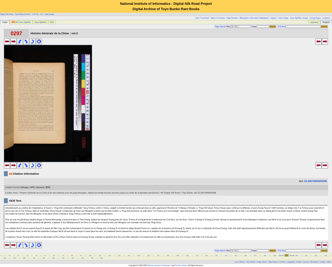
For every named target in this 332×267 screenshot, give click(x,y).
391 (53, 258)
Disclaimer (314, 262)
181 (168, 255)
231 (216, 255)
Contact (323, 262)
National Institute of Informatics (159, 265)
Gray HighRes (40, 22)
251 (236, 255)
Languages (291, 262)
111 (100, 255)
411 (73, 258)
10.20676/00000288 (315, 181)
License (306, 262)
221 (207, 255)
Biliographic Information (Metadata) (254, 18)
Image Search (262, 262)
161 (148, 255)
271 (255, 255)
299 (293, 255)
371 (34, 258)
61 (54, 255)
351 (14, 258)
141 (129, 255)
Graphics (326, 18)
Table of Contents (217, 18)
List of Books (240, 262)
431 (92, 258)
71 (63, 255)
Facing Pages (315, 18)
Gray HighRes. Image (299, 18)
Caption (273, 18)
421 (82, 258)
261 (245, 255)
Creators (282, 262)
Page (254, 26)
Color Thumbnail (202, 18)
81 (72, 255)
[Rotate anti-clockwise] (20, 44)
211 (197, 255)
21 (18, 255)
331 (326, 255)
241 (226, 255)
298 (290, 255)
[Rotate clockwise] (26, 44)
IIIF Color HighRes (23, 22)
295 (280, 255)
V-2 (41, 14)
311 (306, 255)
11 (9, 255)
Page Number (232, 18)
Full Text (281, 26)
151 (139, 255)
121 (109, 255)
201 (187, 255)
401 (63, 258)
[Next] (13, 44)
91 (81, 255)
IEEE (48, 187)
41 (36, 255)
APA (32, 187)
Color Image (49, 14)
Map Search (273, 262)
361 (24, 258)
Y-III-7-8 (35, 14)
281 (265, 255)
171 (158, 255)
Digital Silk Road (6, 14)
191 (178, 255)
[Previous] (7, 44)
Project (299, 262)
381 (44, 258)
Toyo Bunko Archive (22, 14)
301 (297, 255)
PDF (52, 22)
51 (45, 255)
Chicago (24, 187)
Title (228, 26)
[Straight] (39, 44)
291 (275, 255)
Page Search (220, 26)
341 (5, 258)
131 (119, 255)
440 (101, 258)
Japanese (314, 22)
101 (90, 255)
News (329, 262)
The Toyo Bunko (181, 265)
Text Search (250, 262)
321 (316, 255)
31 (27, 255)
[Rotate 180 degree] (32, 44)
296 (282, 255)
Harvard (40, 187)
